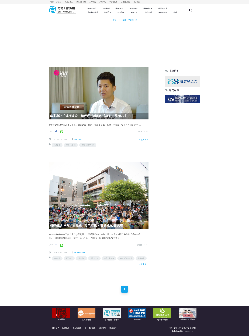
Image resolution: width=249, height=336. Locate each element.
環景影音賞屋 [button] (81, 2)
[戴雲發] (182, 81)
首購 (175, 12)
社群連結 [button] (137, 2)
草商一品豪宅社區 (88, 145)
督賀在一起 (94, 258)
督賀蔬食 (81, 258)
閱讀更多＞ (143, 140)
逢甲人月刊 (134, 12)
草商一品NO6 (71, 145)
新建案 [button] (58, 2)
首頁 (114, 20)
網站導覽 (102, 328)
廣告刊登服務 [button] (126, 2)
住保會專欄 (162, 12)
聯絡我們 (112, 328)
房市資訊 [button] (92, 2)
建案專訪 (119, 8)
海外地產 (149, 12)
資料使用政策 (90, 328)
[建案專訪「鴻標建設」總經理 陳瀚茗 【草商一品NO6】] (98, 93)
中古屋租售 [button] (113, 2)
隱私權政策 (77, 328)
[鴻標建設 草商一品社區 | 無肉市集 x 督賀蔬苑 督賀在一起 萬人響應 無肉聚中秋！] (98, 195)
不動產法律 (133, 8)
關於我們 (55, 328)
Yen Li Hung (80, 253)
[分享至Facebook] (56, 131)
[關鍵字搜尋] (190, 10)
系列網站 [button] (102, 2)
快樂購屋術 (148, 8)
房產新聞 (106, 8)
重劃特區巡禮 (92, 12)
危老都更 (121, 12)
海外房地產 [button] (69, 2)
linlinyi (78, 139)
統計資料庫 (162, 8)
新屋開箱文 (91, 8)
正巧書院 (69, 258)
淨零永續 (107, 12)
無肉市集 (141, 258)
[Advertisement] (124, 42)
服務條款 (66, 328)
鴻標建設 (57, 145)
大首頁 (52, 2)
